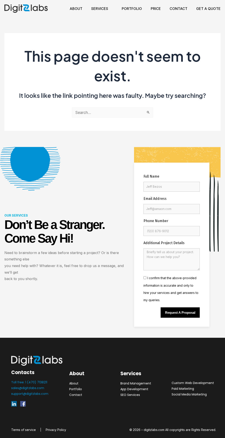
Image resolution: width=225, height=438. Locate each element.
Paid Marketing (183, 388)
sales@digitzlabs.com (27, 388)
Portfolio (132, 8)
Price (156, 8)
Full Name (151, 176)
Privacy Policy (56, 430)
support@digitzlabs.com (29, 394)
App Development (134, 389)
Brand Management (135, 383)
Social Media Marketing (189, 394)
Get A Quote (208, 8)
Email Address (155, 199)
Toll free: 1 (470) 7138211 (29, 382)
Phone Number (155, 221)
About (76, 8)
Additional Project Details (164, 243)
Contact (178, 8)
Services (99, 8)
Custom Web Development (193, 383)
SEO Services (130, 395)
